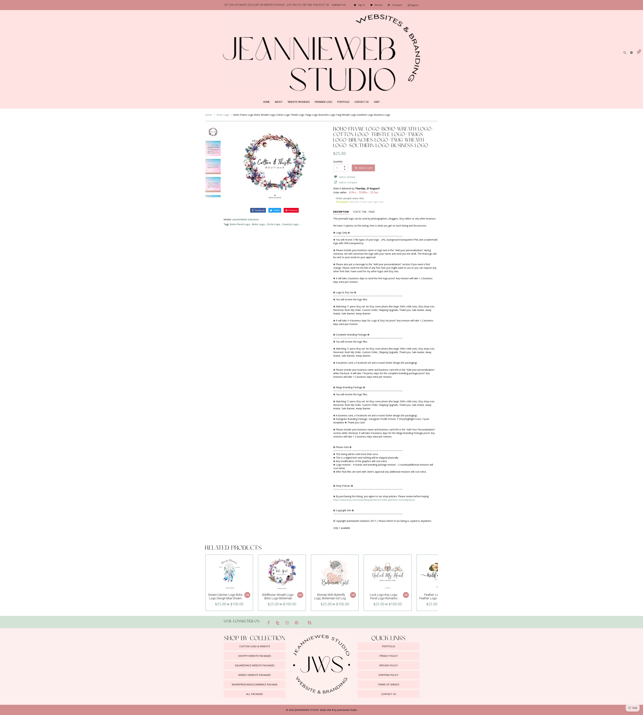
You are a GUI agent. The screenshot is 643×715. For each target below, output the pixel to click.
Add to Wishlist (347, 177)
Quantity (337, 161)
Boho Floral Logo (240, 224)
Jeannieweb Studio (347, 709)
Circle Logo (273, 224)
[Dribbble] (302, 621)
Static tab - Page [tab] (364, 211)
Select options (247, 595)
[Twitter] (278, 622)
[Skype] (309, 622)
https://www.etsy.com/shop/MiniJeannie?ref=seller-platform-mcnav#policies (374, 499)
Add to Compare (348, 182)
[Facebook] (268, 622)
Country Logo (290, 224)
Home (208, 114)
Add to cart (365, 167)
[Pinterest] (296, 622)
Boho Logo (223, 114)
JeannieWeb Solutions (245, 219)
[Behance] (315, 621)
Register (414, 5)
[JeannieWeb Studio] (321, 52)
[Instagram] (287, 622)
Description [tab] (341, 211)
